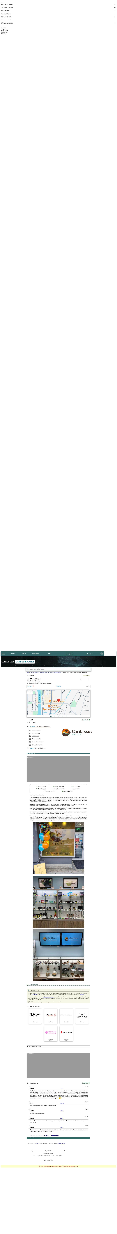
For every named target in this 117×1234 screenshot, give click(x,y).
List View (31, 675)
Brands (24, 653)
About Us (3, 27)
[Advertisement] (58, 769)
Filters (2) (87, 675)
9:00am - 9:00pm (37, 748)
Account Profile (8, 20)
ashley (61, 1110)
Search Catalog (7, 13)
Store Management (8, 23)
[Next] (64, 1151)
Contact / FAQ (4, 29)
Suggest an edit (61, 1143)
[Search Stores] (49, 654)
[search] (28, 669)
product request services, (48, 997)
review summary (55, 1135)
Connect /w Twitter (37, 744)
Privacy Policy (4, 30)
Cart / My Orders (8, 17)
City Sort (40, 683)
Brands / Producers (8, 7)
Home (28, 672)
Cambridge (81, 994)
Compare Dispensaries (35, 1046)
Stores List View (49, 1160)
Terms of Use (4, 32)
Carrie (61, 1118)
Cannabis (12, 653)
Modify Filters (60, 1155)
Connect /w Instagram (37, 741)
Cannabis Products (8, 4)
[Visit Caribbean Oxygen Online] (77, 736)
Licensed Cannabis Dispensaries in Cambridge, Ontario (50, 672)
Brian (37, 1143)
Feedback (3, 33)
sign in (45, 1135)
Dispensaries (7, 10)
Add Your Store (34, 984)
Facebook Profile (36, 739)
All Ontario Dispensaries (34, 672)
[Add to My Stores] (30, 692)
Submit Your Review (32, 1138)
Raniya (62, 1103)
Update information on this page (35, 1002)
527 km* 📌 (30, 686)
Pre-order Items (32, 753)
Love (62, 1088)
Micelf (61, 1127)
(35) (31, 721)
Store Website (35, 736)
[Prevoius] (32, 1151)
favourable (34, 994)
